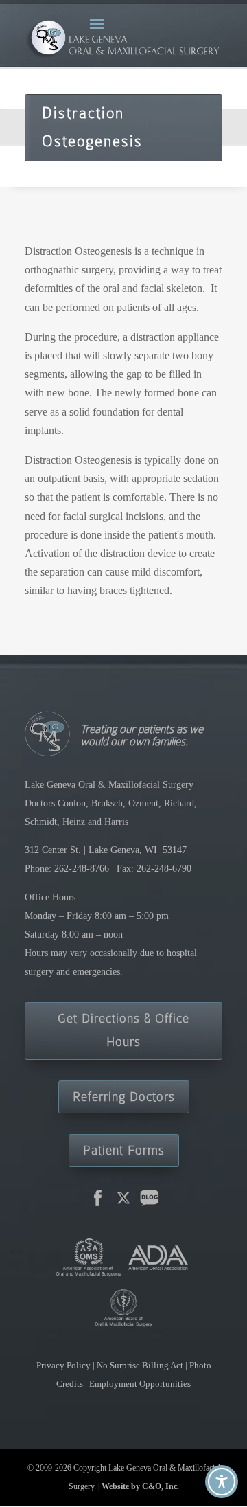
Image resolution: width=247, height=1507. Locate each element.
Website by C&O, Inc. (140, 1486)
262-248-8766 (81, 868)
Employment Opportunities (140, 1384)
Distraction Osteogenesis (92, 127)
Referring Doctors (124, 1096)
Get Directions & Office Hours (123, 1030)
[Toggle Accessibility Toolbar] (222, 1481)
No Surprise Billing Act (141, 1365)
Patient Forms (124, 1150)
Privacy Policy (64, 1365)
